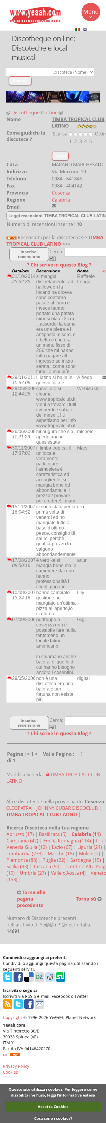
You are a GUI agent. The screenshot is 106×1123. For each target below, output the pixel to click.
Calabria (61, 200)
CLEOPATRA (19, 808)
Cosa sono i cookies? (53, 1118)
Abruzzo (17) (20, 834)
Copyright (12, 1017)
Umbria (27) (33, 873)
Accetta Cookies (53, 1106)
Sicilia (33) (17, 866)
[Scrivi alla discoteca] (54, 206)
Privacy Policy (16, 1066)
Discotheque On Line (34, 112)
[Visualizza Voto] (87, 126)
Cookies (10, 1072)
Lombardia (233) (25, 853)
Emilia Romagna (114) (67, 840)
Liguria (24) (90, 847)
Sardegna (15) (86, 860)
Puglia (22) (54, 860)
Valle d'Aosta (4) (69, 873)
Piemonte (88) (22, 860)
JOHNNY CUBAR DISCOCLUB (67, 808)
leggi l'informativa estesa (71, 1095)
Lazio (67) (63, 847)
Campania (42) (22, 840)
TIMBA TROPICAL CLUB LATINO (54, 240)
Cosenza (61, 193)
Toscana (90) (47, 866)
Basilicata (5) (53, 834)
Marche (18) (61, 853)
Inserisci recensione (29, 254)
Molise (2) (90, 853)
